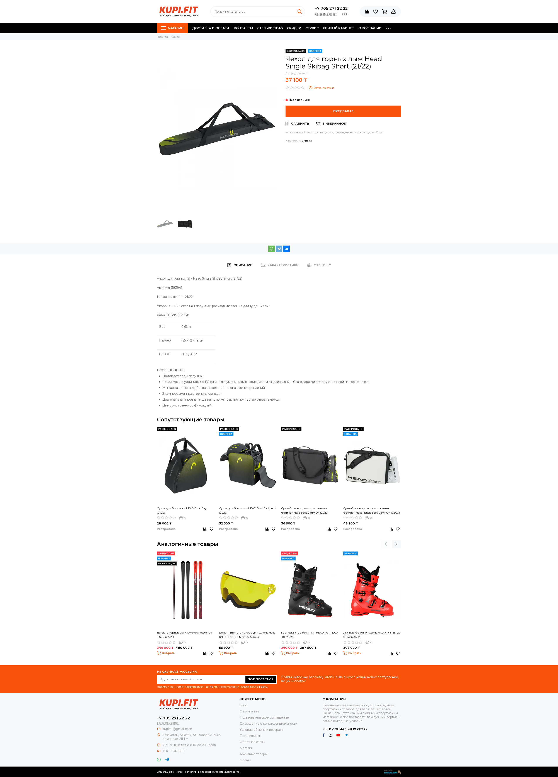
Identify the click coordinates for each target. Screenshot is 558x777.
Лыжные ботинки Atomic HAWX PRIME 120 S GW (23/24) (372, 635)
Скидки (294, 28)
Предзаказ (343, 111)
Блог (243, 705)
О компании (369, 28)
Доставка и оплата (211, 28)
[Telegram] (279, 249)
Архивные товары (253, 754)
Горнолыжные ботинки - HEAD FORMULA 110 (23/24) (309, 635)
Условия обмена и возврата (261, 730)
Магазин (176, 28)
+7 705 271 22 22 (331, 8)
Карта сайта (232, 771)
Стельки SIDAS (270, 28)
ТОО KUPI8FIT (174, 751)
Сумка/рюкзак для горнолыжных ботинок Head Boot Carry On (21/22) (304, 510)
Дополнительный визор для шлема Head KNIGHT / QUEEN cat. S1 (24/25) (247, 635)
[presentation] (385, 544)
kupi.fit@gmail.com (177, 729)
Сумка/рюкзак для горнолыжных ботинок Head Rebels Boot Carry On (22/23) (371, 510)
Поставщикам (250, 736)
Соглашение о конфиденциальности (268, 724)
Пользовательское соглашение (264, 717)
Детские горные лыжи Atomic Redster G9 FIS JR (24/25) (184, 635)
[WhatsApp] (271, 249)
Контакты (243, 28)
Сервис (312, 28)
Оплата (245, 760)
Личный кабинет (338, 28)
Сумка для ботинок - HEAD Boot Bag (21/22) (182, 510)
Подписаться (261, 679)
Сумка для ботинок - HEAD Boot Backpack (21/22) (247, 510)
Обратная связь (252, 742)
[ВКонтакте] (286, 249)
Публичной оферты (253, 686)
